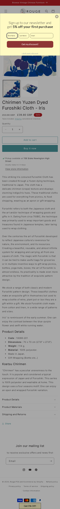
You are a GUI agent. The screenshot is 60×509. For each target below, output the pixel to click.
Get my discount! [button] (30, 44)
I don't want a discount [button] (30, 53)
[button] (57, 16)
